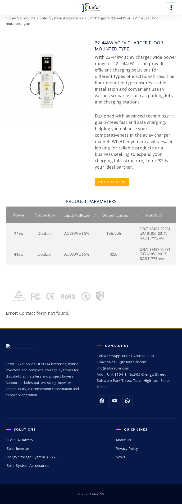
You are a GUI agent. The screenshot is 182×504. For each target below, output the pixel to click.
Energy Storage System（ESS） (32, 456)
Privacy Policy (127, 448)
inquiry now (112, 182)
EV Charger (97, 18)
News (120, 456)
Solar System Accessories (61, 18)
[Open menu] (171, 7)
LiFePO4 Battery (19, 439)
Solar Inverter (17, 448)
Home (11, 18)
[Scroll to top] (177, 430)
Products (28, 18)
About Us (123, 439)
